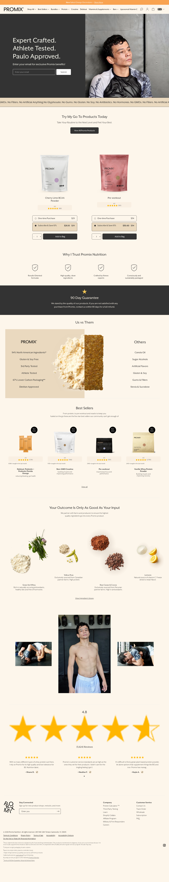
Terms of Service (34, 857)
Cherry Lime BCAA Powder (55, 199)
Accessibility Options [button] (66, 835)
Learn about (19, 855)
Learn (105, 812)
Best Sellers (42, 9)
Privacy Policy (25, 835)
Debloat (83, 9)
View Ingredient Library (84, 598)
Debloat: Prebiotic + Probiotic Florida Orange (25, 471)
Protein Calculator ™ (111, 806)
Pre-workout (114, 197)
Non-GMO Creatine (65, 469)
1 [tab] (84, 776)
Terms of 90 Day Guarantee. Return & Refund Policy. (19, 860)
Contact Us (140, 806)
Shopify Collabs (109, 815)
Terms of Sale (38, 835)
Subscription (141, 815)
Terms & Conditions (10, 835)
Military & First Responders (114, 821)
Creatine (74, 9)
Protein (64, 9)
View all (84, 487)
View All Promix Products (84, 130)
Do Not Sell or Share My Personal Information (19, 839)
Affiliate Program (109, 818)
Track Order (141, 809)
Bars (114, 9)
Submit (64, 72)
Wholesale (140, 812)
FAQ (138, 818)
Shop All (30, 9)
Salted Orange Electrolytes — (84, 2)
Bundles (54, 9)
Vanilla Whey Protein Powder (143, 470)
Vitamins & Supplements (99, 9)
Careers (106, 825)
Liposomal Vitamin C (128, 9)
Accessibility (50, 835)
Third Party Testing (110, 809)
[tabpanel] (31, 765)
